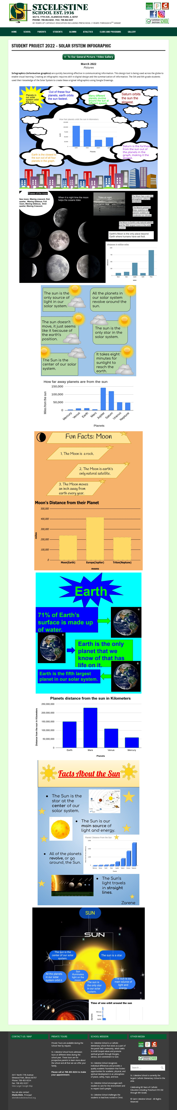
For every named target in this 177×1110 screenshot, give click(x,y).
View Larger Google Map (22, 1086)
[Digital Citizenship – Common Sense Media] (157, 23)
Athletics (88, 31)
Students (58, 31)
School (27, 31)
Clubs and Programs (110, 31)
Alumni (72, 31)
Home (14, 31)
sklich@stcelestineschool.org (24, 1098)
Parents (41, 31)
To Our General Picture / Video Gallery (90, 56)
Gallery (132, 31)
